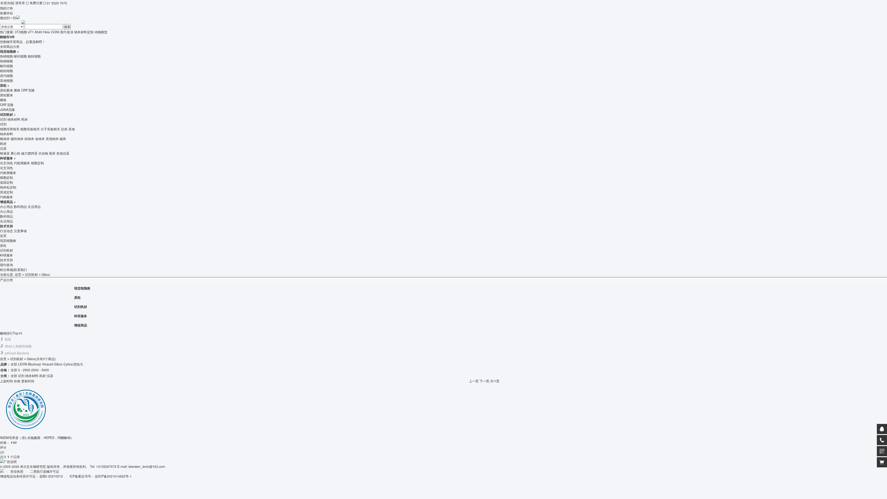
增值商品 (6, 201)
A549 (38, 32)
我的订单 (6, 8)
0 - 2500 (24, 370)
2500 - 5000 (40, 370)
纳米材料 (13, 119)
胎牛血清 (66, 32)
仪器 (3, 148)
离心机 (15, 153)
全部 (14, 364)
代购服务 (6, 197)
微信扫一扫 (8, 17)
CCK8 (55, 32)
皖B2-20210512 (51, 476)
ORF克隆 (28, 90)
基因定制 (6, 182)
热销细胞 (6, 56)
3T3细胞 (21, 32)
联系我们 (20, 269)
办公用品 (6, 206)
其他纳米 (52, 138)
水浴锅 (43, 153)
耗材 (24, 119)
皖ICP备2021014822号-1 (113, 476)
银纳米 (5, 138)
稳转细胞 (34, 56)
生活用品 (34, 206)
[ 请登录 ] (20, 2)
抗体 (64, 129)
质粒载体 (6, 90)
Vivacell (47, 364)
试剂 (3, 119)
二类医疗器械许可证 (44, 471)
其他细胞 (6, 80)
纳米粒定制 (8, 187)
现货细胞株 (8, 51)
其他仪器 (62, 153)
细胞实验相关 (30, 129)
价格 (17, 381)
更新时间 (27, 381)
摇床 (52, 153)
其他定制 (6, 192)
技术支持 (6, 226)
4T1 (31, 32)
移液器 (5, 153)
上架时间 (6, 381)
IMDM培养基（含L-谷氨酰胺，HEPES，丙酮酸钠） (37, 437)
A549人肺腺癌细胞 (18, 346)
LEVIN (22, 364)
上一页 (474, 381)
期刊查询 (6, 264)
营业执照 (16, 471)
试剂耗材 (6, 114)
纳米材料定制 (84, 32)
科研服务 (6, 158)
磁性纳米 (17, 138)
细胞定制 (37, 163)
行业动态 (6, 230)
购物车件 (7, 36)
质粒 (3, 85)
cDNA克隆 (7, 109)
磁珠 (63, 138)
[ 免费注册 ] (36, 2)
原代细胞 (6, 75)
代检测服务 (22, 163)
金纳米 (40, 138)
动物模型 (100, 32)
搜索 (67, 26)
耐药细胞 (20, 56)
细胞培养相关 (9, 129)
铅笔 (8, 339)
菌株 (17, 90)
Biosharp (34, 364)
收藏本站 (6, 13)
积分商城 (6, 269)
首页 (3, 235)
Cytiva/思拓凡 (73, 364)
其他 (71, 129)
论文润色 (6, 163)
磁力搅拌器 (29, 153)
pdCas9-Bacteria (17, 353)
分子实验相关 (50, 129)
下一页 (484, 381)
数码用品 (20, 206)
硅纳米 (29, 138)
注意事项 (20, 230)
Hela (46, 32)
